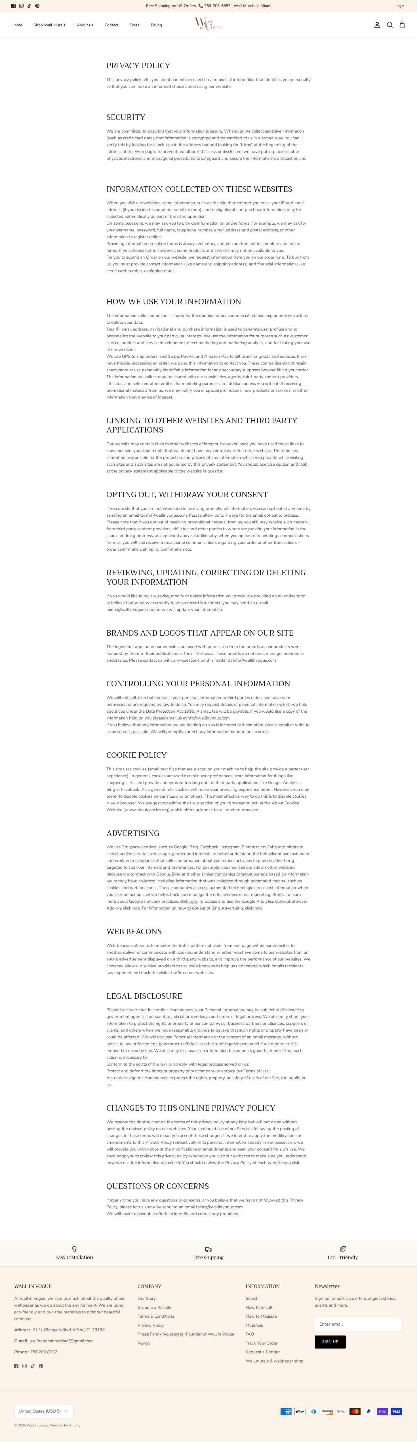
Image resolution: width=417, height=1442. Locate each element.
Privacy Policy (151, 1325)
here (192, 901)
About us (85, 25)
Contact (111, 25)
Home (16, 25)
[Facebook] (13, 6)
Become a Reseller (155, 1307)
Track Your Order (261, 1343)
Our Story (147, 1298)
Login (399, 6)
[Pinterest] (37, 6)
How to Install (259, 1307)
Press (135, 25)
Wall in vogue (37, 1425)
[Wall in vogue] (208, 25)
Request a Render (263, 1352)
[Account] (376, 25)
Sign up (330, 1341)
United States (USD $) (40, 1411)
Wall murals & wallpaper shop (275, 1361)
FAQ (250, 1334)
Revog (156, 25)
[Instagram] (21, 6)
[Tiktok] (29, 6)
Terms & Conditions (156, 1316)
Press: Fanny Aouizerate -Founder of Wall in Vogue (186, 1334)
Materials (254, 1325)
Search (252, 1298)
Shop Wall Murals (49, 25)
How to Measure (261, 1316)
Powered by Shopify (65, 1425)
